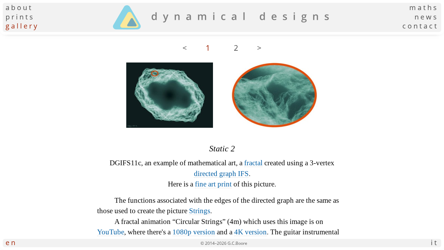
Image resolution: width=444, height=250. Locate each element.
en (11, 243)
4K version (250, 232)
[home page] (220, 29)
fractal (253, 163)
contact (420, 26)
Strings (199, 211)
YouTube (110, 232)
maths (423, 7)
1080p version (193, 232)
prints (20, 17)
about (19, 7)
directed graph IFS (221, 173)
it (434, 243)
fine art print (213, 184)
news (426, 17)
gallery (22, 26)
